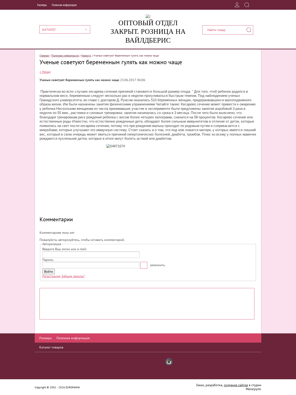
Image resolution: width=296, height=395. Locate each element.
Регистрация (51, 276)
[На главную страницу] (148, 16)
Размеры (42, 5)
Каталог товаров (51, 347)
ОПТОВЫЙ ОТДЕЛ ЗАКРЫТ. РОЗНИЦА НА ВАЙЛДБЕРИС (148, 31)
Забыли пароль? (73, 276)
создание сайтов (236, 385)
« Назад (45, 72)
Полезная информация (64, 5)
